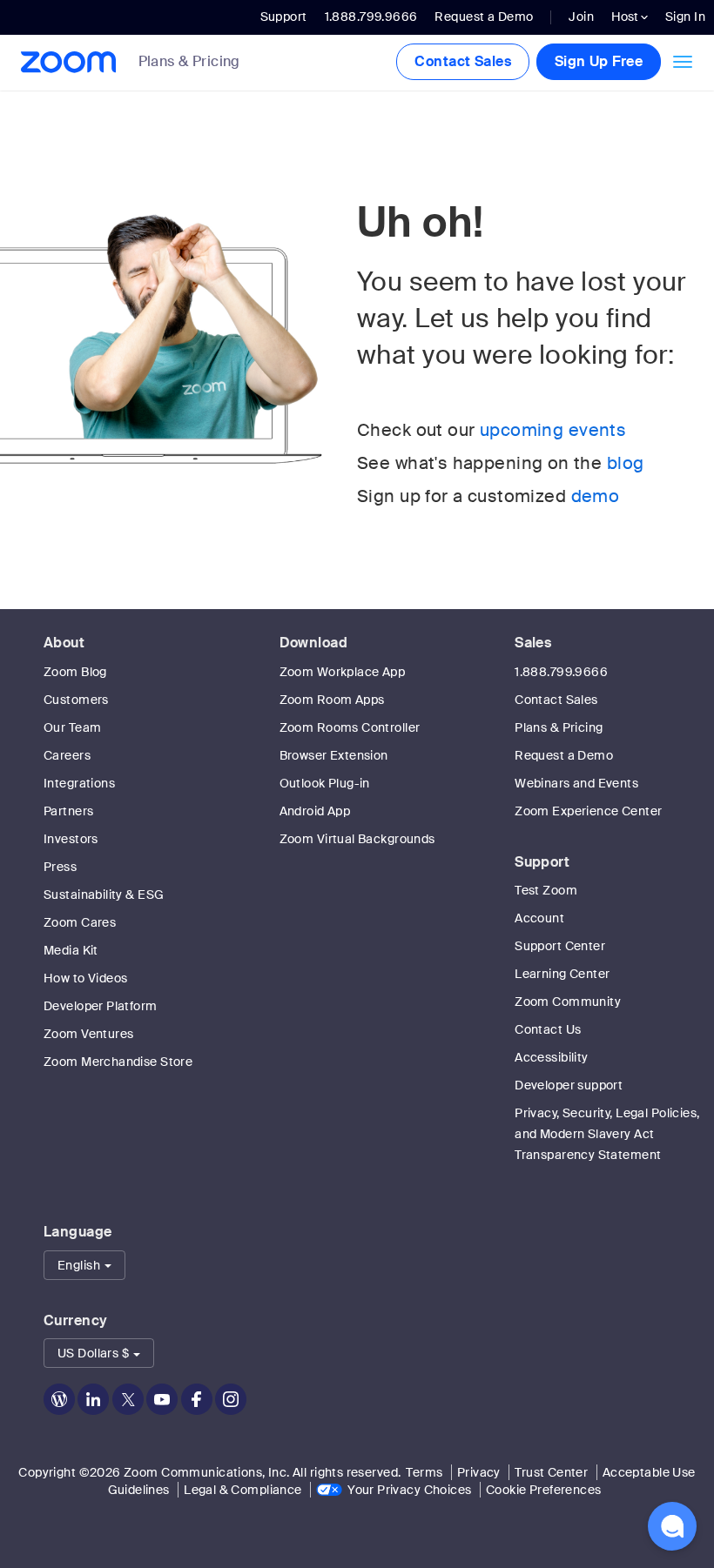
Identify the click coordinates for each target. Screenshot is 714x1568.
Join (581, 16)
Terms (424, 1472)
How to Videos (85, 978)
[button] (84, 1265)
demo (595, 496)
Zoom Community (568, 1001)
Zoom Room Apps (332, 699)
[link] (202, 63)
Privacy (479, 1472)
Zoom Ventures (88, 1034)
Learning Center (562, 974)
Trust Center (551, 1472)
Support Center (560, 946)
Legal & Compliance (243, 1490)
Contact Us (548, 1029)
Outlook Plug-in (325, 783)
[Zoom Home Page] (62, 62)
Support (283, 16)
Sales (533, 642)
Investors (71, 839)
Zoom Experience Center (588, 811)
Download (313, 642)
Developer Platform (101, 1006)
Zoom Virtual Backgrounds (357, 839)
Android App (315, 811)
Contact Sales (462, 61)
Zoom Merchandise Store (118, 1061)
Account (539, 918)
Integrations (79, 783)
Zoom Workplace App (343, 672)
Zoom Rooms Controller (350, 727)
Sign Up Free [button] (599, 61)
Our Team (72, 727)
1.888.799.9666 (561, 672)
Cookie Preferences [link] (544, 1490)
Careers (67, 755)
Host (626, 16)
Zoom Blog (75, 672)
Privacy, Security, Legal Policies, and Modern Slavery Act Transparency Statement (607, 1134)
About (64, 642)
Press (60, 866)
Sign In (685, 16)
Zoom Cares (80, 922)
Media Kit (71, 950)
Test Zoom (546, 890)
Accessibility (551, 1057)
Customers (76, 699)
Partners (68, 811)
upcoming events (553, 430)
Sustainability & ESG (104, 894)
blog (625, 463)
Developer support (569, 1085)
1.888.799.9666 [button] (371, 16)
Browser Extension (334, 755)
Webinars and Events (576, 783)
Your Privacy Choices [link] (409, 1490)
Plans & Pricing (189, 61)
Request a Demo (483, 16)
